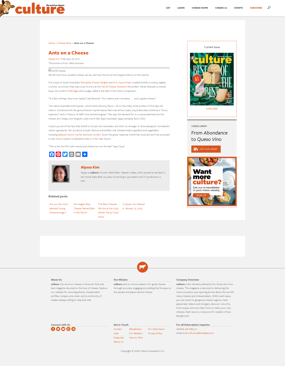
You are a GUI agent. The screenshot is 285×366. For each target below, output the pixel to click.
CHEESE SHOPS (200, 7)
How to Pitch (136, 337)
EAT (168, 7)
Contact (118, 329)
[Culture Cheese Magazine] (142, 267)
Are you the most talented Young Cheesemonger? (58, 208)
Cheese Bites (64, 43)
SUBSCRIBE (256, 7)
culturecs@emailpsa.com (201, 333)
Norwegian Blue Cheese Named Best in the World (84, 208)
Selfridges (73, 91)
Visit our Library (208, 149)
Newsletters (135, 329)
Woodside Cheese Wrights (94, 82)
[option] (60, 208)
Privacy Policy (155, 333)
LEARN (181, 7)
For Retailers (135, 333)
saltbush (62, 134)
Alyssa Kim (53, 59)
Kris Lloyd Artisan (122, 82)
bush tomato (94, 134)
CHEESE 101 (221, 7)
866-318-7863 (187, 329)
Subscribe (119, 337)
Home (51, 43)
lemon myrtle (75, 134)
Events (238, 7)
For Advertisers (156, 329)
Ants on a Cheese (68, 52)
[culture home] (40, 11)
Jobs (116, 333)
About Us (118, 341)
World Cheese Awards (113, 86)
